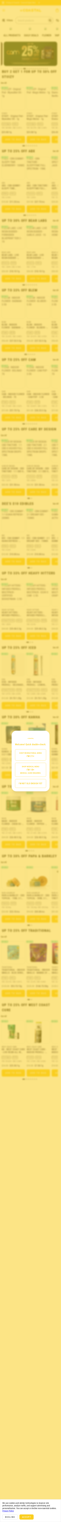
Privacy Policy (8, 1511)
